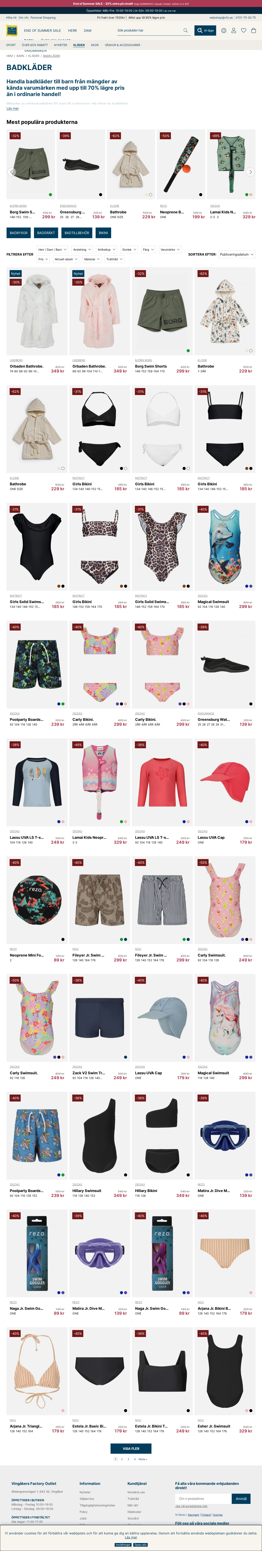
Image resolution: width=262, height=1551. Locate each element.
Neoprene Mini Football (27, 955)
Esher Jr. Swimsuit (214, 1426)
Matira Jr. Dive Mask (215, 1191)
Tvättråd (133, 1498)
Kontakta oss (136, 1492)
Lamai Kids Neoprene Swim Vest (223, 212)
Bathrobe (118, 212)
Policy (84, 1512)
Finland (206, 1514)
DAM (87, 30)
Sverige (218, 1514)
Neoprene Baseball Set (173, 212)
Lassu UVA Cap (211, 837)
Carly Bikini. (83, 719)
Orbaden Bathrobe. (26, 366)
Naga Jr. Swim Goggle (27, 1308)
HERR (72, 30)
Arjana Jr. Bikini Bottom (215, 1308)
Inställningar (123, 1544)
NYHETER (60, 45)
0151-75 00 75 (246, 17)
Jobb (83, 1518)
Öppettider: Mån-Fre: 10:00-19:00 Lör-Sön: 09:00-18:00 (131, 10)
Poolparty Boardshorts (27, 719)
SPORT (11, 45)
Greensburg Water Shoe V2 (73, 212)
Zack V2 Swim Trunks (89, 1073)
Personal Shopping (43, 17)
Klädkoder (134, 1512)
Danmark (193, 1514)
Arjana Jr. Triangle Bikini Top (27, 1426)
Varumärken (35, 51)
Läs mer (131, 1537)
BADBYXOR (18, 233)
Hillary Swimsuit (86, 1191)
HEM (10, 56)
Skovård (133, 1518)
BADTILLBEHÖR (77, 233)
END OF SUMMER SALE (42, 30)
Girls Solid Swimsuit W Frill (27, 602)
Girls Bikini (82, 484)
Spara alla (140, 1544)
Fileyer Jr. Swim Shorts (89, 955)
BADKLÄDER (51, 56)
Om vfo (23, 17)
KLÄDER (79, 45)
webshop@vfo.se (221, 17)
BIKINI (103, 233)
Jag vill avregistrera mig (191, 1506)
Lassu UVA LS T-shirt (27, 837)
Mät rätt (133, 1505)
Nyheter (85, 1492)
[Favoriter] (243, 30)
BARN (20, 56)
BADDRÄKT (46, 233)
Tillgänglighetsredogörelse (97, 1505)
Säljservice (87, 1498)
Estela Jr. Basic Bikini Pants (89, 1426)
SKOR (95, 45)
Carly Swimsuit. (212, 955)
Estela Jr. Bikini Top (152, 1426)
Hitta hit (11, 17)
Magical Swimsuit (213, 602)
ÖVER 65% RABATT (35, 45)
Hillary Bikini (146, 1191)
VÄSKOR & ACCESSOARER (122, 45)
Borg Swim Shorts (23, 212)
